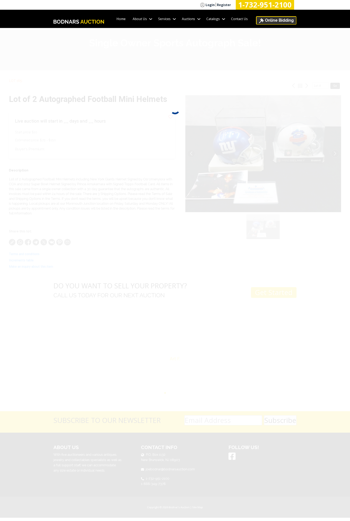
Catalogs (213, 19)
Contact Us (239, 19)
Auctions (188, 19)
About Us (140, 19)
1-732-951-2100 (265, 5)
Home (121, 19)
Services (164, 19)
